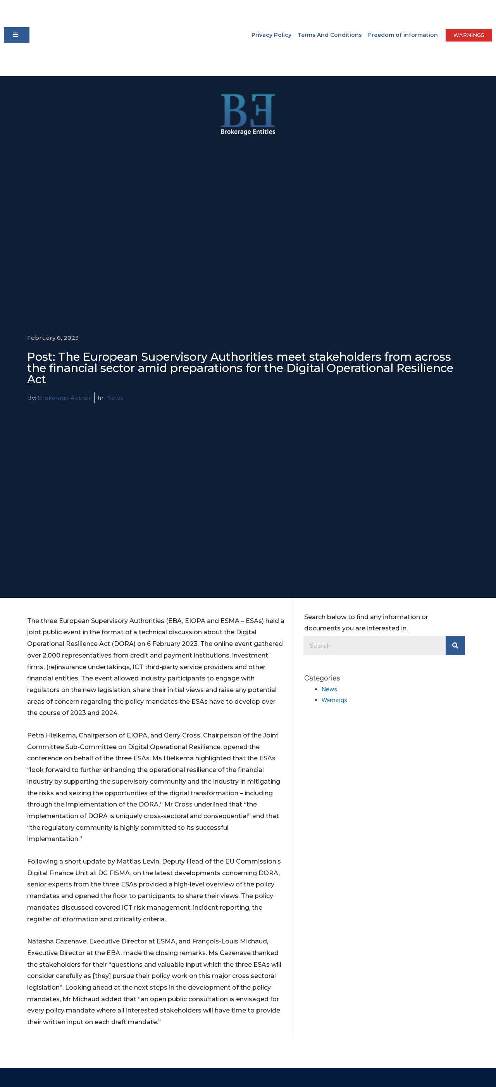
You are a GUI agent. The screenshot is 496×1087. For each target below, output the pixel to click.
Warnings (334, 700)
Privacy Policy (271, 34)
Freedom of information (403, 34)
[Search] (455, 645)
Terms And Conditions (330, 34)
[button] (16, 35)
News (114, 398)
